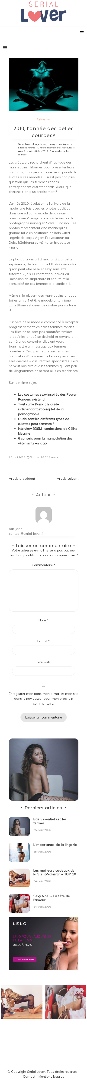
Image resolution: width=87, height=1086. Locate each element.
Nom (43, 620)
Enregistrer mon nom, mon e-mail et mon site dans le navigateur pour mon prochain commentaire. (43, 698)
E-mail (43, 641)
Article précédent (22, 478)
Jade (18, 529)
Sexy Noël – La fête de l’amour (51, 898)
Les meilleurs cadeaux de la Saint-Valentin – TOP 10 (54, 872)
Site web (43, 662)
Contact (29, 1076)
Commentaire (43, 565)
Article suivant (67, 478)
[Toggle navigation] (5, 47)
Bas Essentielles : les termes (50, 821)
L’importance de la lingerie (55, 845)
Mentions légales (51, 1076)
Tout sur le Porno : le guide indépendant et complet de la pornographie (41, 409)
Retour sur (44, 119)
